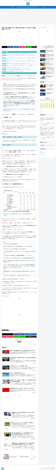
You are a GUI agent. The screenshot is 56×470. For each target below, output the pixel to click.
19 (45, 106)
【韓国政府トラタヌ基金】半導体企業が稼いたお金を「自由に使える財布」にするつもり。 (47, 119)
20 (47, 106)
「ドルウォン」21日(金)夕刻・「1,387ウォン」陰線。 (47, 138)
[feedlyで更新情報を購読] (18, 342)
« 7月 (41, 111)
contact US (53, 467)
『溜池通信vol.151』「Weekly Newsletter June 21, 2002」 (20, 275)
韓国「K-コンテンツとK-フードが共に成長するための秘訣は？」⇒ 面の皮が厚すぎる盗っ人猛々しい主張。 (47, 128)
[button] (34, 47)
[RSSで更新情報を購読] (20, 342)
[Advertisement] (28, 17)
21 (49, 106)
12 (45, 104)
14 (49, 104)
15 (51, 104)
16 (53, 104)
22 (51, 106)
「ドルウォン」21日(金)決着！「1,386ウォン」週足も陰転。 (47, 124)
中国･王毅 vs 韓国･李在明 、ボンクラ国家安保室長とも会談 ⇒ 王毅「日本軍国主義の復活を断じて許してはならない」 (47, 133)
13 (47, 104)
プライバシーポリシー (48, 467)
